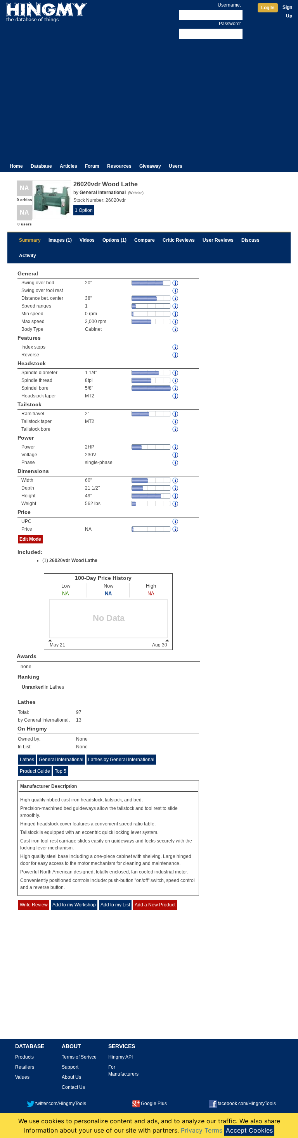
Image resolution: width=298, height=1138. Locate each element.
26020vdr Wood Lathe (73, 560)
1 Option (84, 210)
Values (22, 1077)
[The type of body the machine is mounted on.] (175, 329)
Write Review (34, 905)
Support (70, 1067)
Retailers (24, 1067)
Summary (30, 240)
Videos (87, 240)
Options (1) (114, 240)
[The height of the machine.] (175, 496)
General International (61, 759)
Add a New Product (155, 905)
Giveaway (150, 166)
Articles (68, 166)
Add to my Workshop (74, 905)
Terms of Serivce (79, 1057)
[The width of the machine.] (175, 480)
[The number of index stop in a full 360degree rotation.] (175, 347)
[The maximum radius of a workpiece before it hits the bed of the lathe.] (175, 283)
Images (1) (60, 240)
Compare (144, 240)
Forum (92, 166)
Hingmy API (120, 1057)
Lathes (57, 687)
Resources (119, 166)
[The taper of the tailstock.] (175, 422)
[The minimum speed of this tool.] (175, 314)
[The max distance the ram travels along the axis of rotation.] (175, 414)
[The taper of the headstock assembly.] (175, 396)
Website (135, 193)
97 (78, 712)
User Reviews (218, 240)
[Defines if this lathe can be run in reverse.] (175, 355)
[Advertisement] (149, 98)
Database (41, 166)
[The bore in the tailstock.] (175, 429)
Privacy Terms (201, 1130)
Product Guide (35, 771)
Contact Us (73, 1087)
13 (78, 720)
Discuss (250, 240)
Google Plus (154, 1103)
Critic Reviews (179, 240)
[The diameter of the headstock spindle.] (175, 373)
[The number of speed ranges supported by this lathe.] (175, 306)
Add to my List (115, 905)
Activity (27, 255)
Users (175, 166)
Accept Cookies (249, 1130)
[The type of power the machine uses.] (175, 463)
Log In (267, 7)
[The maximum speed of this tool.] (175, 322)
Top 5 (60, 771)
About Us (71, 1077)
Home (16, 166)
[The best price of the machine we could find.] (175, 529)
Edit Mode (30, 539)
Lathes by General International (121, 759)
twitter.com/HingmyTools (60, 1103)
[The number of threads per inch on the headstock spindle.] (175, 380)
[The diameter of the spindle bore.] (175, 388)
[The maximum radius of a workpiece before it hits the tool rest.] (175, 291)
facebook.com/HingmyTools (247, 1103)
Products (24, 1057)
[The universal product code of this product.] (175, 521)
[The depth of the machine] (175, 488)
